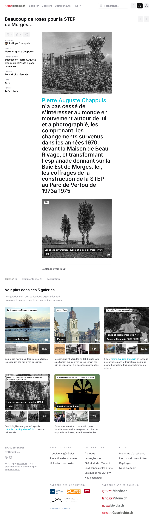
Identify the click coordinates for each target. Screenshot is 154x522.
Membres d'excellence (132, 453)
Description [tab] (53, 278)
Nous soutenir (127, 467)
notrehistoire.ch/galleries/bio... (20, 429)
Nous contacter (93, 477)
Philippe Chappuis (19, 43)
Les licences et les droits (99, 467)
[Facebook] (6, 457)
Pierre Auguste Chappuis (74, 100)
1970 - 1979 (11, 90)
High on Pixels (12, 469)
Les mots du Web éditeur (133, 458)
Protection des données (63, 458)
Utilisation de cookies (62, 463)
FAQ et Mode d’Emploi (97, 463)
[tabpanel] (77, 360)
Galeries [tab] (11, 278)
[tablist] (77, 279)
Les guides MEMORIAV (98, 472)
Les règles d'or (93, 458)
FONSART (22, 463)
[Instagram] (10, 457)
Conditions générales (62, 453)
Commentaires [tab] (32, 278)
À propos (90, 453)
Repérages (125, 463)
